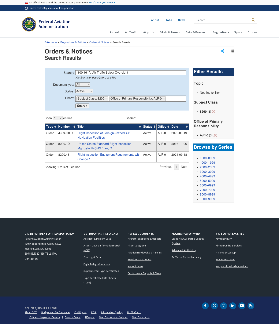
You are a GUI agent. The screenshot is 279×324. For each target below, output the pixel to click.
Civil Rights (80, 312)
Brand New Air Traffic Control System (188, 241)
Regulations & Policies (73, 42)
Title (80, 126)
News (181, 20)
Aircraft (115, 32)
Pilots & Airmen (170, 32)
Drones (252, 32)
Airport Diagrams (137, 245)
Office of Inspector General (44, 317)
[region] (117, 140)
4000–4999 (207, 176)
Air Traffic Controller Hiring (186, 257)
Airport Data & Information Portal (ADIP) (102, 248)
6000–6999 (207, 185)
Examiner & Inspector (139, 259)
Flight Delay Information (97, 264)
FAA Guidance (135, 266)
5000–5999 (207, 180)
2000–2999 (207, 167)
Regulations (221, 32)
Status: (69, 91)
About (155, 20)
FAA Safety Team (225, 259)
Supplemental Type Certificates (101, 271)
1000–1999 (207, 162)
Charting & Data (92, 257)
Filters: (69, 98)
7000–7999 (207, 189)
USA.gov (90, 317)
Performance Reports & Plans (144, 273)
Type (49, 126)
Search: (69, 72)
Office (162, 126)
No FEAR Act (134, 312)
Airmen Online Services (229, 245)
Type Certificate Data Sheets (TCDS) (100, 280)
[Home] (46, 24)
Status (147, 126)
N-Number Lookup (226, 252)
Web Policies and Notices (113, 317)
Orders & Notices (99, 42)
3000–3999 (207, 171)
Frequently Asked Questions (232, 266)
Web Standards (141, 317)
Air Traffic (131, 32)
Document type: (63, 84)
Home (51, 42)
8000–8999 (207, 194)
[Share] (222, 51)
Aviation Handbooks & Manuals (145, 252)
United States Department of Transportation (52, 7)
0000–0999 (207, 158)
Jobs (169, 20)
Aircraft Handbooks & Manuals (144, 238)
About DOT (31, 312)
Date (174, 126)
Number (64, 126)
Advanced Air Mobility (184, 250)
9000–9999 (207, 199)
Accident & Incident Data (97, 238)
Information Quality (111, 312)
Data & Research (196, 32)
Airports (148, 32)
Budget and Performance (55, 312)
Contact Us (31, 258)
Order (50, 133)
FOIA (94, 312)
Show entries (58, 118)
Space (238, 32)
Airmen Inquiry (224, 238)
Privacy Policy (72, 317)
